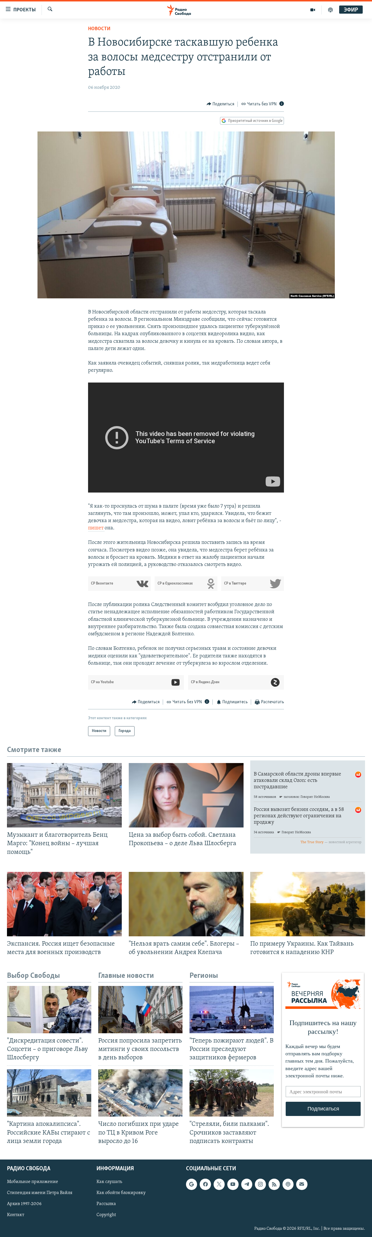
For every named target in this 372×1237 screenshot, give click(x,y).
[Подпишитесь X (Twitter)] (219, 1184)
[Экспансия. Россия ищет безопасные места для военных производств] (64, 904)
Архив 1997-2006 (24, 1204)
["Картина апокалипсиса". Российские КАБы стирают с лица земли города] (49, 1093)
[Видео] (313, 10)
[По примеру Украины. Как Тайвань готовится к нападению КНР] (307, 904)
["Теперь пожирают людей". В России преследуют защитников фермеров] (231, 1009)
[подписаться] (301, 1184)
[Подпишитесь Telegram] (246, 1184)
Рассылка (106, 1204)
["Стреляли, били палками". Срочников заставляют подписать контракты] (231, 1093)
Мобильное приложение (32, 1182)
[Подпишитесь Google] (191, 1184)
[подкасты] (330, 10)
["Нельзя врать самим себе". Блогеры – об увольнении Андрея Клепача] (186, 904)
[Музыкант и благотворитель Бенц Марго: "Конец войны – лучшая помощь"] (64, 795)
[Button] (221, 104)
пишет (96, 528)
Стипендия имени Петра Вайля (39, 1193)
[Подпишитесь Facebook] (205, 1184)
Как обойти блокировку (121, 1193)
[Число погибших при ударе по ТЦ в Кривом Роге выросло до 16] (140, 1093)
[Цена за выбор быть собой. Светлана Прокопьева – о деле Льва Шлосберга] (186, 795)
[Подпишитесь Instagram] (260, 1184)
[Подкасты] (288, 1184)
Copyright (106, 1215)
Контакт (15, 1215)
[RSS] (274, 1184)
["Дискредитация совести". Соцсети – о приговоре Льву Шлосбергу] (49, 1009)
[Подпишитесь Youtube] (232, 1184)
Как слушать (109, 1182)
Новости (99, 29)
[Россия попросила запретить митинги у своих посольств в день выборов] (140, 1009)
